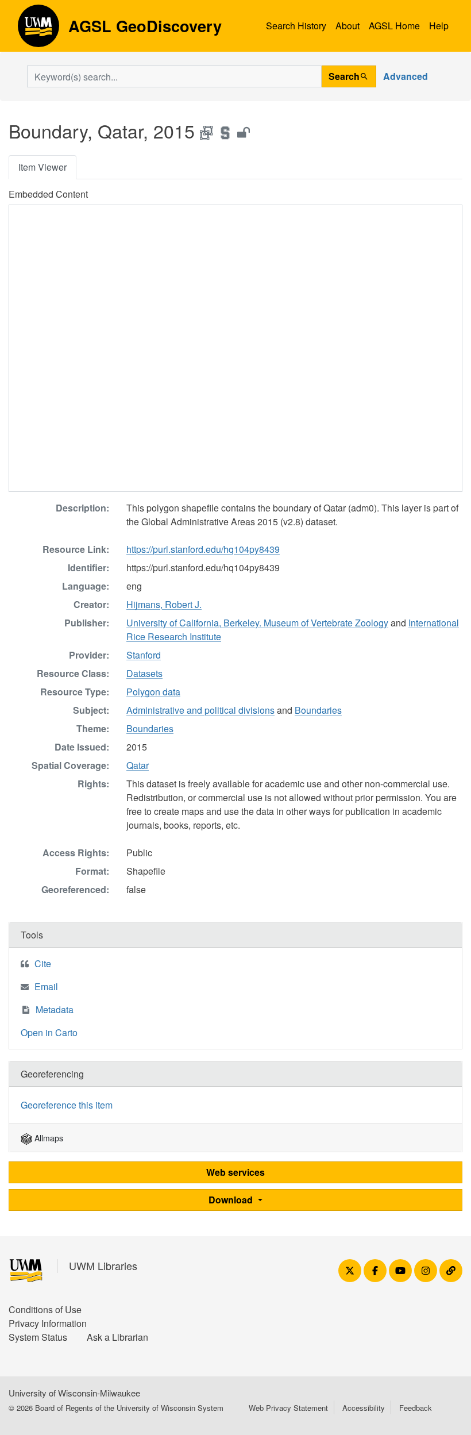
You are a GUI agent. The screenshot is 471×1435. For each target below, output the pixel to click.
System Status (38, 1337)
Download (232, 1199)
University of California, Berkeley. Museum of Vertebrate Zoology (257, 622)
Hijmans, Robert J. (164, 604)
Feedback (415, 1407)
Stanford (143, 654)
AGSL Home (394, 25)
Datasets (144, 673)
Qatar (137, 765)
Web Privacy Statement (288, 1407)
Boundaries (318, 710)
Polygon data (153, 691)
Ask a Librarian (117, 1337)
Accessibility (363, 1407)
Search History (296, 25)
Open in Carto (49, 1032)
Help (439, 25)
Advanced (405, 76)
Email (46, 986)
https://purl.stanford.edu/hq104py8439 (203, 549)
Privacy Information (48, 1323)
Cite (42, 963)
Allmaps (47, 1138)
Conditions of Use (45, 1309)
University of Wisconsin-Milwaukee (74, 1393)
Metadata (55, 1009)
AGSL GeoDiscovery (38, 30)
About (347, 25)
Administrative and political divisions (200, 710)
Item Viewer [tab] (42, 167)
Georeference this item (67, 1104)
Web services (235, 1172)
